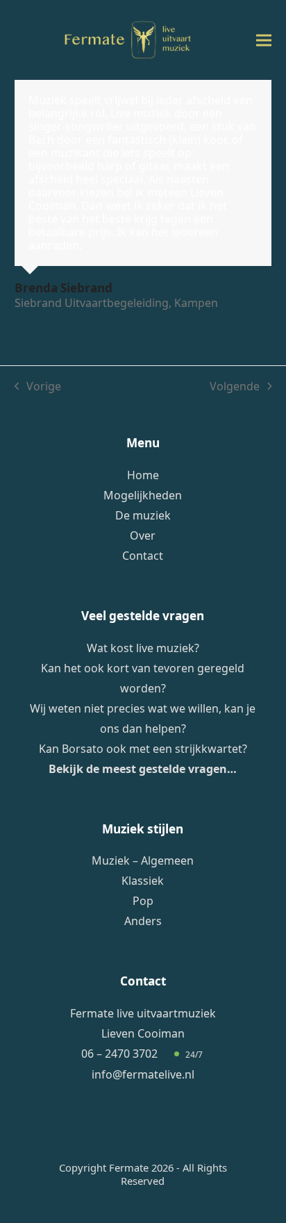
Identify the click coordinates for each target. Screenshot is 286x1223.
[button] (263, 40)
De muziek (143, 515)
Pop (143, 900)
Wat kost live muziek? (143, 648)
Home (143, 475)
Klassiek (142, 880)
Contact (142, 555)
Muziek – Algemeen (143, 860)
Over (142, 535)
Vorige (38, 386)
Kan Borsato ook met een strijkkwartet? (143, 748)
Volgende (235, 386)
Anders (143, 921)
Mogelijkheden (142, 495)
